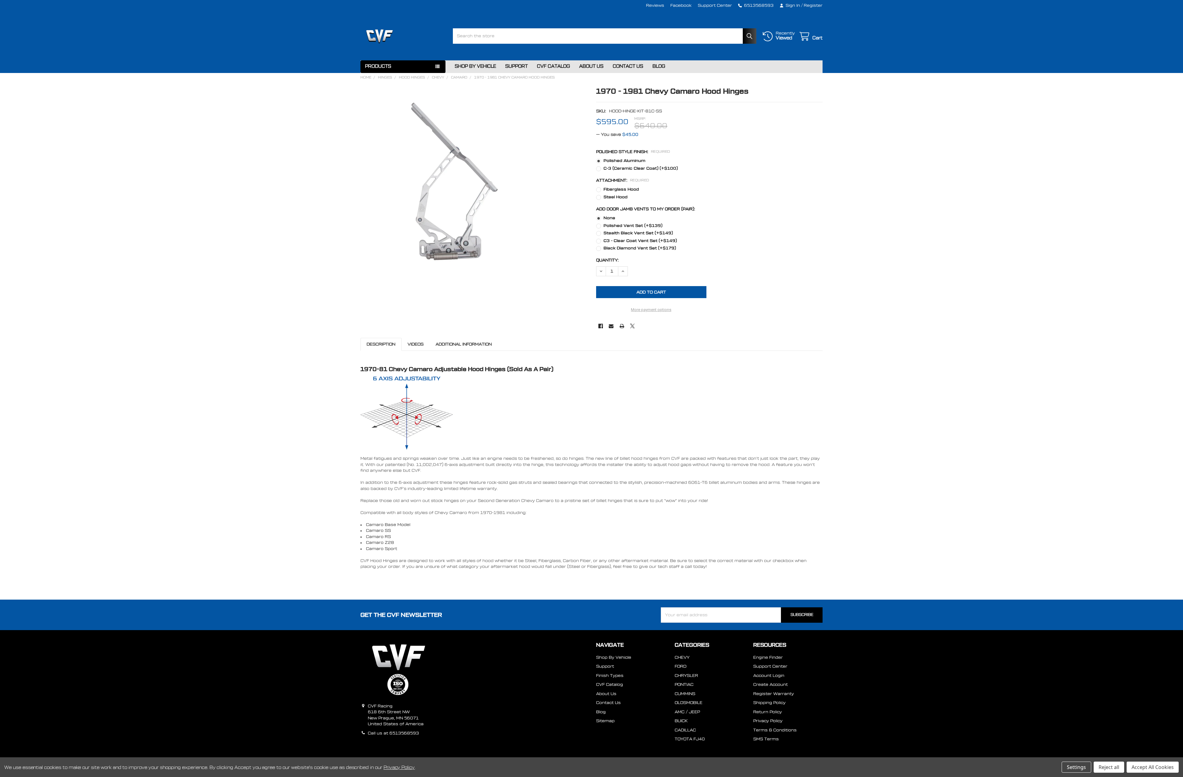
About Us (591, 66)
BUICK (681, 721)
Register (813, 5)
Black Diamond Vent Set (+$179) (640, 248)
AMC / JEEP (687, 712)
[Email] (611, 326)
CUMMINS (685, 694)
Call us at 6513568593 (393, 733)
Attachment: (622, 180)
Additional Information (464, 344)
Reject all (1109, 767)
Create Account (770, 684)
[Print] (621, 326)
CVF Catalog (553, 66)
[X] (632, 326)
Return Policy (767, 712)
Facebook (681, 5)
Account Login (768, 676)
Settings (1076, 767)
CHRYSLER (686, 676)
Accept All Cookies (1153, 767)
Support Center (715, 5)
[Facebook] (600, 326)
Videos (416, 344)
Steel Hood (616, 197)
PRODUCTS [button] (378, 66)
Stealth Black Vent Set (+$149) (638, 233)
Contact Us (628, 66)
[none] (454, 181)
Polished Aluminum (624, 161)
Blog (658, 66)
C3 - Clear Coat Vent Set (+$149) (640, 241)
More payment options (651, 309)
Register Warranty (773, 694)
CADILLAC (685, 730)
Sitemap (605, 721)
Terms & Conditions (775, 730)
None (609, 218)
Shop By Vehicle (475, 66)
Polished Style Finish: (633, 152)
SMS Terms (766, 739)
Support (516, 66)
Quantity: (607, 260)
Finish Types (610, 676)
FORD (680, 666)
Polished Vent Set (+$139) (633, 226)
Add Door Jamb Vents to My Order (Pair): (645, 209)
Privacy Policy (768, 721)
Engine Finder (768, 657)
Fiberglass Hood (621, 189)
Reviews (655, 5)
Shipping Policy (769, 703)
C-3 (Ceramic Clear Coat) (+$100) (641, 168)
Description (381, 344)
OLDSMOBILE (688, 703)
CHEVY (682, 657)
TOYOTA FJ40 (690, 739)
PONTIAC (684, 684)
